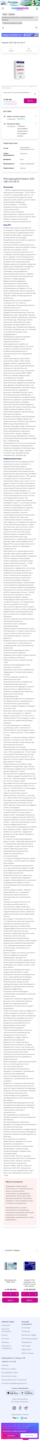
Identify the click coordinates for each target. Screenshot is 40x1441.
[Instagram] (14, 1408)
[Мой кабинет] (37, 8)
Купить (10, 1300)
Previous (3, 1251)
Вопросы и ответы (9, 1369)
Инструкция (29, 51)
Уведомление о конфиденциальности (14, 1431)
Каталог (5, 1335)
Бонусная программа (6, 1330)
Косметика (26, 1328)
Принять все (29, 1435)
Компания (6, 1325)
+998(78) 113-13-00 (9, 1362)
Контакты (5, 1338)
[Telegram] (26, 1408)
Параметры (11, 1435)
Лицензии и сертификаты (7, 1347)
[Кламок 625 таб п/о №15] (20, 69)
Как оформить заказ (10, 1372)
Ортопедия (26, 1346)
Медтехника (26, 1349)
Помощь (5, 1365)
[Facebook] (20, 1408)
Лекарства (26, 1331)
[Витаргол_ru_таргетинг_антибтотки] (20, 35)
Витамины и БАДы (29, 1335)
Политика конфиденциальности (14, 1383)
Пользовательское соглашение (14, 1380)
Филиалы (5, 1342)
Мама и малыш (28, 1353)
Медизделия (26, 1342)
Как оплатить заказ (9, 1376)
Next (37, 1251)
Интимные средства (30, 1338)
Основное (11, 51)
